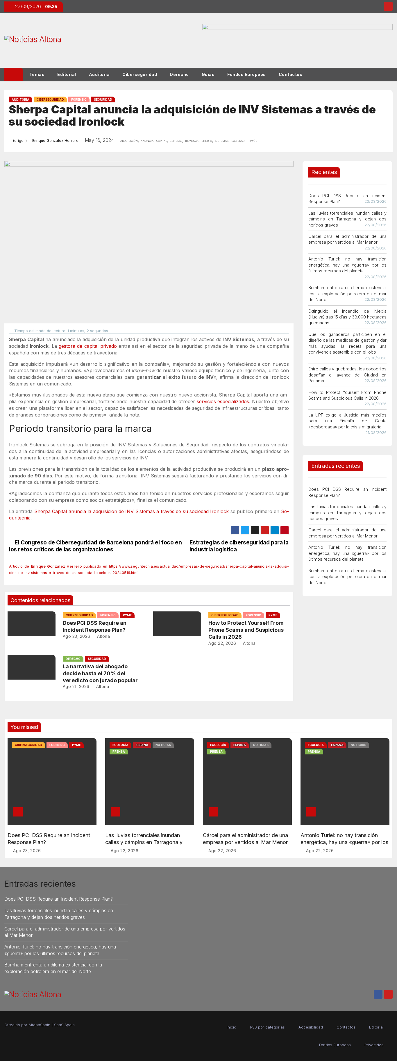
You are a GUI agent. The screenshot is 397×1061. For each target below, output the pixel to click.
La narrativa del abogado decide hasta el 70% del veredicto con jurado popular (100, 673)
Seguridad (103, 99)
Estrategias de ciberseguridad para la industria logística (239, 546)
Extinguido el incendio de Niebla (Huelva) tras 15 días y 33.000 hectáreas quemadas (347, 317)
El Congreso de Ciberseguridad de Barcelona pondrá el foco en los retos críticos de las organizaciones (95, 546)
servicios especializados (223, 401)
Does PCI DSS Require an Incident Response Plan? (58, 899)
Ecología (120, 745)
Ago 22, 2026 (222, 643)
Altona (103, 636)
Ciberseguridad (139, 74)
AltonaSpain (39, 1024)
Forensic (79, 99)
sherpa (206, 140)
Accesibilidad (310, 1027)
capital (161, 140)
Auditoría (99, 74)
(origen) (20, 140)
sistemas (221, 140)
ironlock (192, 140)
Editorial (66, 74)
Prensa (118, 751)
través (252, 140)
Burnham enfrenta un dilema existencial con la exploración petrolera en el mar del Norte (347, 293)
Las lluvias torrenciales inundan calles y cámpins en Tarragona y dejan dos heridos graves (347, 219)
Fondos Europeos (246, 74)
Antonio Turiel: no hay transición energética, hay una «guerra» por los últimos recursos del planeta (347, 264)
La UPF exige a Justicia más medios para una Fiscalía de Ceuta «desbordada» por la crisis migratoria (347, 420)
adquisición (129, 140)
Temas (37, 74)
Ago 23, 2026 (76, 636)
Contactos (291, 74)
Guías (208, 74)
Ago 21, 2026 (76, 686)
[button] (391, 74)
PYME (127, 615)
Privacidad (374, 1044)
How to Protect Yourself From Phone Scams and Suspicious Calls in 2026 (246, 630)
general (176, 140)
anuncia (147, 140)
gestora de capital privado (88, 346)
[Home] (13, 74)
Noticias (163, 745)
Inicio (231, 1027)
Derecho (179, 74)
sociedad (237, 140)
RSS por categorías (267, 1027)
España (142, 745)
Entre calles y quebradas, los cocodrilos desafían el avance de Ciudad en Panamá (347, 374)
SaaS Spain (64, 1024)
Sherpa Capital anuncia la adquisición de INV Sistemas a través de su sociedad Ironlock (131, 511)
